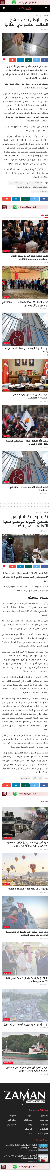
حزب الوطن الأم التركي (39, 191)
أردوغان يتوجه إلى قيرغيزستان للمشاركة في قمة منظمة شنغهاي (20, 1157)
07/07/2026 (43, 309)
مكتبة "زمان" (11, 1124)
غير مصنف (28, 1129)
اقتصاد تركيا (43, 1129)
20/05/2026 (43, 447)
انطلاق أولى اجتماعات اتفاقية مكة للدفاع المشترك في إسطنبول (21, 1146)
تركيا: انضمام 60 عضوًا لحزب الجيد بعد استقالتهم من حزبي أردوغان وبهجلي (25, 303)
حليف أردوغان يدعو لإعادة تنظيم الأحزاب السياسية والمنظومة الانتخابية (29, 257)
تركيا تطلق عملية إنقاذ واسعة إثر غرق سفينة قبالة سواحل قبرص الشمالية (26, 933)
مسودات (12, 1115)
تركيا (34, 778)
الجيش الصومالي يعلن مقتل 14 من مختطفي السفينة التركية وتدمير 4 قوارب (27, 1069)
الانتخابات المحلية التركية (34, 183)
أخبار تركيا (6, 251)
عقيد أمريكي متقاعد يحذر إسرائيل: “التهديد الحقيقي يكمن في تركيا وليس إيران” (27, 844)
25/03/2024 (44, 29)
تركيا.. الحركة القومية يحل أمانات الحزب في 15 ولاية (26, 349)
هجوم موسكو (25, 778)
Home (46, 15)
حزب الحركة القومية (23, 187)
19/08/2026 (43, 262)
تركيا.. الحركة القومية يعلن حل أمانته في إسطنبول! (29, 488)
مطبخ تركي (11, 1120)
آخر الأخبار (39, 15)
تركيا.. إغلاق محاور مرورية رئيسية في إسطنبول (26, 1024)
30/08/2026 (43, 849)
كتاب (30, 1133)
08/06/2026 (43, 355)
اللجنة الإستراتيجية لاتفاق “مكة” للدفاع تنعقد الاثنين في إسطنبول (26, 979)
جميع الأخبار (27, 1120)
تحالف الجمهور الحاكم (40, 187)
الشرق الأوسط (8, 1063)
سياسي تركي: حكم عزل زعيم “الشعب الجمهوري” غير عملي (30, 396)
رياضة (30, 1124)
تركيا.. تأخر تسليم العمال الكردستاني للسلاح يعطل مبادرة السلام (27, 442)
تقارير (30, 1115)
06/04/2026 (43, 493)
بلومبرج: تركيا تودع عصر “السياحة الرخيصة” (28, 889)
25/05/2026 (43, 401)
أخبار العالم (7, 838)
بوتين (40, 778)
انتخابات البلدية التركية (16, 183)
